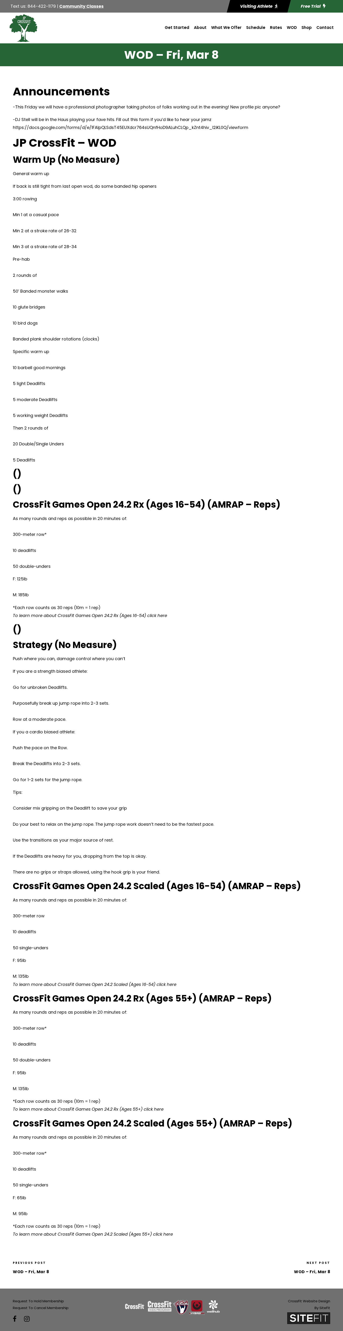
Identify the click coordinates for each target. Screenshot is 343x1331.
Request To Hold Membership (38, 1301)
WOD (292, 27)
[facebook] (15, 1319)
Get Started (177, 27)
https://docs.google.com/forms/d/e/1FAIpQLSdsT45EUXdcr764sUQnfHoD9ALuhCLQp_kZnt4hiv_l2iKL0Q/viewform (130, 127)
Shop (306, 27)
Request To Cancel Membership (41, 1307)
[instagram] (27, 1319)
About (200, 27)
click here (157, 615)
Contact (325, 27)
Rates (276, 27)
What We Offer (226, 27)
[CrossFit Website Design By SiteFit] (308, 1318)
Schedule (255, 27)
